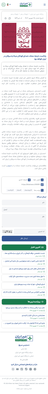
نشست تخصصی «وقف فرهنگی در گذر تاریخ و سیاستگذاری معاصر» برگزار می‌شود (24, 253)
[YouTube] (17, 369)
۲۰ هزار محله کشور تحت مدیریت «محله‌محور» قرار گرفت (27, 276)
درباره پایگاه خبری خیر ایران (24, 352)
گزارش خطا (36, 180)
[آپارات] (13, 369)
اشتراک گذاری (23, 180)
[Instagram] (30, 369)
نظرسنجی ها (24, 359)
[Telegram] (35, 369)
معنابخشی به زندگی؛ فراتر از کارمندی (33, 315)
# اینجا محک (28, 190)
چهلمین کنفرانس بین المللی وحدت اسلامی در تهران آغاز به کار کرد (24, 292)
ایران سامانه (20, 389)
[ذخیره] (9, 18)
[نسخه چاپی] (5, 18)
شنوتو (10, 166)
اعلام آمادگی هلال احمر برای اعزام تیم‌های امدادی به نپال (27, 269)
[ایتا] (22, 369)
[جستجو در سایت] (3, 4)
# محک (19, 190)
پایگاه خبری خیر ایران (37, 14)
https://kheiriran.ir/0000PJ (31, 184)
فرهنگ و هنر (24, 14)
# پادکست (10, 190)
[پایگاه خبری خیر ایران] (26, 4)
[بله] (26, 369)
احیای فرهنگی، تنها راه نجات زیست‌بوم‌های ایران (29, 284)
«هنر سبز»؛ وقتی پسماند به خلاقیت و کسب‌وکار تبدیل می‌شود (25, 308)
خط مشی (24, 349)
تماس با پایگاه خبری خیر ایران (24, 356)
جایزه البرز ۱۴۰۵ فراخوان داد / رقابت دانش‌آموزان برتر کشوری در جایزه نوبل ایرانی (24, 323)
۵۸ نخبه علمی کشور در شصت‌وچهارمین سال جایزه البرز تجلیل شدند (24, 261)
